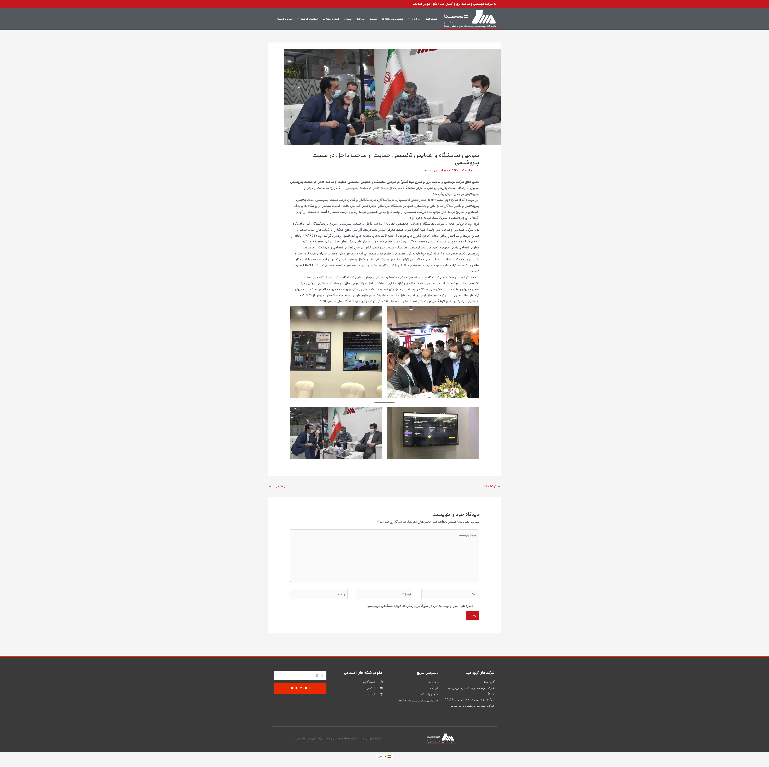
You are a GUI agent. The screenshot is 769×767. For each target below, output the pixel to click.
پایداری (348, 19)
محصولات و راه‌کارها (392, 19)
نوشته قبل (491, 486)
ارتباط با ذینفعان (284, 19)
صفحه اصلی (431, 19)
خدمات (373, 19)
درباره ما (416, 19)
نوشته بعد (277, 486)
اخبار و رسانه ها (331, 19)
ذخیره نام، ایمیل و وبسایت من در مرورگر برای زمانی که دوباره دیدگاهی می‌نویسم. (420, 605)
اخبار (476, 170)
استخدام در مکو (309, 19)
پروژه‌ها (360, 19)
